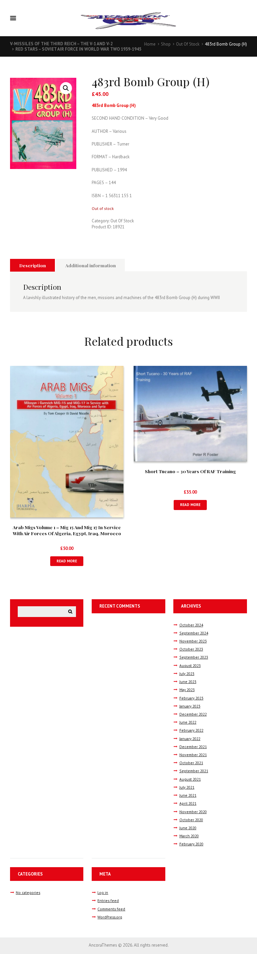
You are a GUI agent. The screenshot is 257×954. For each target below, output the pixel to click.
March (189, 835)
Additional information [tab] (90, 265)
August (190, 665)
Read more (67, 560)
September (193, 632)
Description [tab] (32, 265)
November (193, 640)
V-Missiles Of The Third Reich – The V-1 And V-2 (61, 44)
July (186, 673)
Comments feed (111, 908)
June (187, 681)
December (193, 714)
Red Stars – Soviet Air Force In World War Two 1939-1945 (78, 49)
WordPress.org (109, 916)
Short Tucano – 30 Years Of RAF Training (190, 471)
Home (150, 44)
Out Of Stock (187, 44)
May (187, 689)
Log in (102, 892)
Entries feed (108, 900)
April (187, 803)
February (191, 697)
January (189, 706)
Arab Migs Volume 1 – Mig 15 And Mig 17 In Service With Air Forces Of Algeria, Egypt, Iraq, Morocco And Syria (67, 533)
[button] (66, 88)
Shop (166, 44)
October (191, 624)
